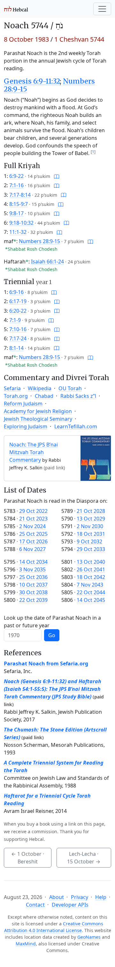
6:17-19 (18, 301)
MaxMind (26, 944)
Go (51, 635)
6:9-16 (16, 292)
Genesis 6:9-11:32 (32, 81)
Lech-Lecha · (83, 857)
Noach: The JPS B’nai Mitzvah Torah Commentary (33, 452)
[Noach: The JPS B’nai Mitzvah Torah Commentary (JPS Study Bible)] (95, 457)
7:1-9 (15, 320)
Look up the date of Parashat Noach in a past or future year (52, 621)
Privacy (79, 897)
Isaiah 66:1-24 (47, 261)
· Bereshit (27, 857)
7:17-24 (18, 338)
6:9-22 (16, 176)
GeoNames (89, 937)
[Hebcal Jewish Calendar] (16, 9)
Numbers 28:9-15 (39, 241)
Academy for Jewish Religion (38, 411)
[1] (93, 151)
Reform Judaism (23, 403)
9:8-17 (16, 213)
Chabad (44, 395)
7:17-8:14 (20, 194)
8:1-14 (16, 347)
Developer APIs (70, 904)
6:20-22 (18, 310)
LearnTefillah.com (75, 426)
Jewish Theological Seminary (38, 418)
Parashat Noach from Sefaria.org (46, 663)
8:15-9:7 (18, 204)
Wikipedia (39, 388)
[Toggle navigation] (102, 9)
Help (100, 897)
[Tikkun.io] (56, 176)
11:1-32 (18, 231)
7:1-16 (16, 185)
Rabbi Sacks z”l (78, 395)
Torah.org (16, 395)
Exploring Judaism (25, 426)
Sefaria (12, 388)
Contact (35, 904)
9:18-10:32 (21, 222)
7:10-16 (18, 329)
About (56, 897)
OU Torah (70, 388)
